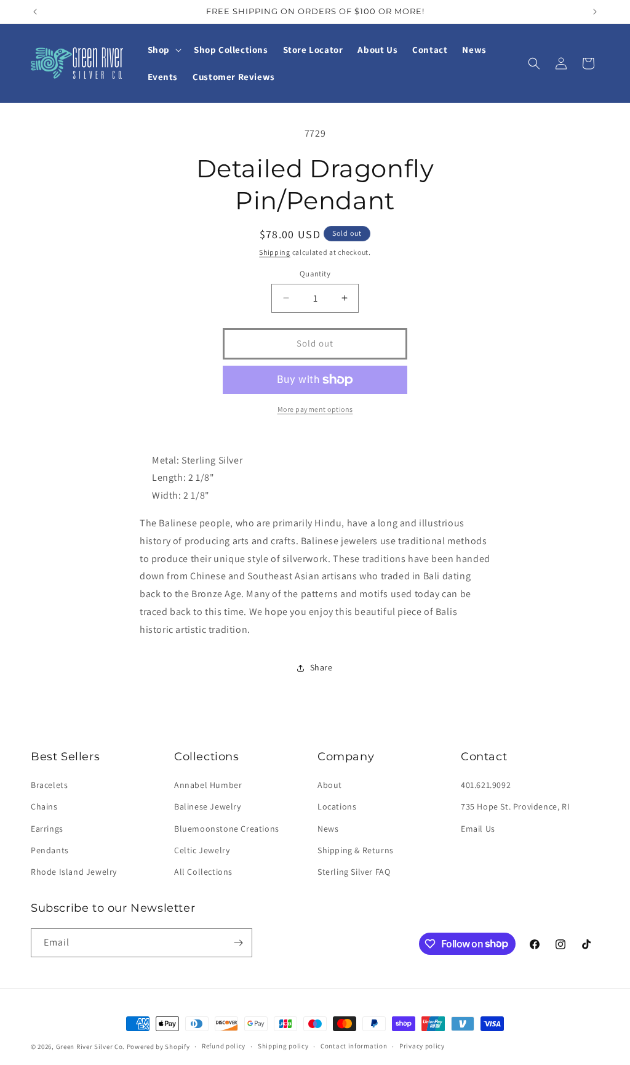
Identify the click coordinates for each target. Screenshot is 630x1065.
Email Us (478, 828)
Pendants (50, 850)
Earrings (47, 828)
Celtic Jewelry (201, 850)
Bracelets (49, 784)
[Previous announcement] (35, 11)
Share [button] (321, 667)
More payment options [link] (315, 409)
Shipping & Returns (355, 850)
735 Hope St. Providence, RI (515, 806)
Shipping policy (283, 1046)
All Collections (203, 871)
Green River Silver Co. (90, 1046)
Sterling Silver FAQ (353, 871)
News (327, 828)
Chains (44, 806)
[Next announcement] (594, 11)
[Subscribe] (238, 942)
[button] (163, 49)
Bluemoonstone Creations (226, 828)
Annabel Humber (208, 784)
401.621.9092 (486, 784)
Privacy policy (422, 1046)
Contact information (354, 1046)
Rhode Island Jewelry (74, 871)
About (329, 784)
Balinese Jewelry (207, 806)
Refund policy (223, 1046)
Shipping (274, 252)
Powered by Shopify (158, 1046)
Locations (336, 806)
